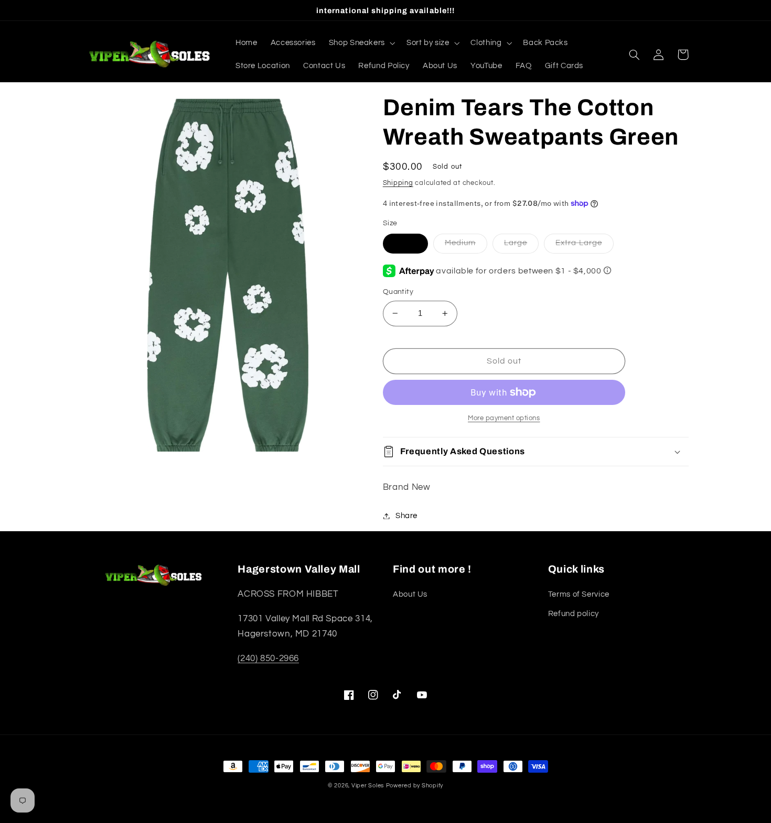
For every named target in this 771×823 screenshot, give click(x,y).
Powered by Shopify (414, 785)
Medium (460, 243)
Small (405, 243)
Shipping (398, 183)
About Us (410, 594)
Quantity (398, 291)
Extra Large (578, 243)
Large (515, 243)
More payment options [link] (504, 418)
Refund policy (573, 614)
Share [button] (406, 516)
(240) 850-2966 (268, 658)
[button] (361, 42)
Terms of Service (578, 594)
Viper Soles (367, 785)
